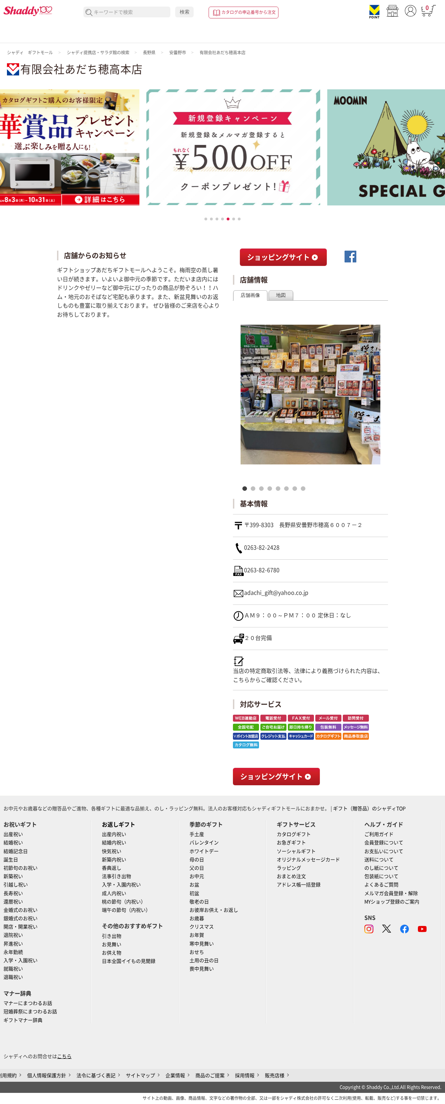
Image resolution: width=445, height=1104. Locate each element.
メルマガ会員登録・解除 (391, 893)
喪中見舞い (201, 968)
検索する (89, 12)
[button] (205, 219)
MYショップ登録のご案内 (391, 901)
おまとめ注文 (291, 876)
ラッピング (289, 868)
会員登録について (383, 842)
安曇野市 (177, 52)
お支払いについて (383, 851)
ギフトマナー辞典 (22, 1020)
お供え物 (111, 952)
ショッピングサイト (279, 257)
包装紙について (381, 876)
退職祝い (13, 977)
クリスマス (201, 926)
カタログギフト (294, 834)
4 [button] (271, 488)
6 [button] (288, 488)
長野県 (149, 52)
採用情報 (244, 1075)
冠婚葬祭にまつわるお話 (30, 1011)
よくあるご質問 (381, 884)
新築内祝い (114, 859)
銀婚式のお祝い (20, 918)
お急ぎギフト (291, 842)
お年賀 (196, 935)
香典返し (111, 868)
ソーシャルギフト (296, 851)
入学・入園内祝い (121, 884)
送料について (379, 859)
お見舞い (111, 944)
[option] (310, 394)
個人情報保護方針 (46, 1075)
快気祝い (111, 851)
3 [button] (263, 488)
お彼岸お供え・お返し (213, 910)
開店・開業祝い (20, 926)
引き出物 (111, 936)
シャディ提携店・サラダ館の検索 (98, 52)
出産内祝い (114, 834)
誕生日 (10, 859)
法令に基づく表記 (95, 1075)
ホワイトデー (204, 851)
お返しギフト (118, 824)
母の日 (196, 859)
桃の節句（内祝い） (124, 901)
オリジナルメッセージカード (308, 859)
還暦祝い (13, 901)
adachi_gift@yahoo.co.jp (276, 592)
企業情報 (175, 1075)
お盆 (194, 884)
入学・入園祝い (20, 960)
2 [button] (255, 488)
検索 (184, 12)
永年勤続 (13, 952)
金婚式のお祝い (20, 910)
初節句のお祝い (20, 868)
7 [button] (296, 488)
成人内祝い (114, 893)
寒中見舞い (201, 943)
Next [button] (372, 401)
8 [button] (305, 488)
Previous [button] (247, 401)
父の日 (196, 868)
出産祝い (13, 834)
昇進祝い (13, 943)
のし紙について (381, 868)
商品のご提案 (210, 1075)
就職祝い (13, 968)
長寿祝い (13, 893)
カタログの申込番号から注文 (248, 12)
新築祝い (13, 876)
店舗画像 (250, 295)
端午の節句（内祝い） (126, 910)
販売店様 (274, 1075)
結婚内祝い (114, 842)
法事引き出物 (116, 876)
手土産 (196, 834)
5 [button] (280, 488)
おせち (196, 952)
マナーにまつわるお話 (27, 1003)
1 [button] (246, 488)
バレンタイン (204, 842)
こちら (241, 680)
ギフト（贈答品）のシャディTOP (369, 808)
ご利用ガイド (379, 834)
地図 (281, 295)
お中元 (196, 876)
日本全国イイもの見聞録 (128, 961)
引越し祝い (15, 884)
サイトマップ (140, 1075)
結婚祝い (13, 842)
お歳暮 (196, 918)
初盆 (194, 893)
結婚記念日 (15, 851)
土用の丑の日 (204, 960)
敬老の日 (199, 901)
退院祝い (13, 935)
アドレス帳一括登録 (299, 884)
